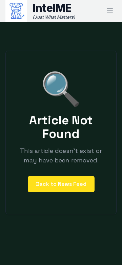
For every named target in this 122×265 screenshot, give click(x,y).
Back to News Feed (61, 184)
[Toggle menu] (110, 11)
